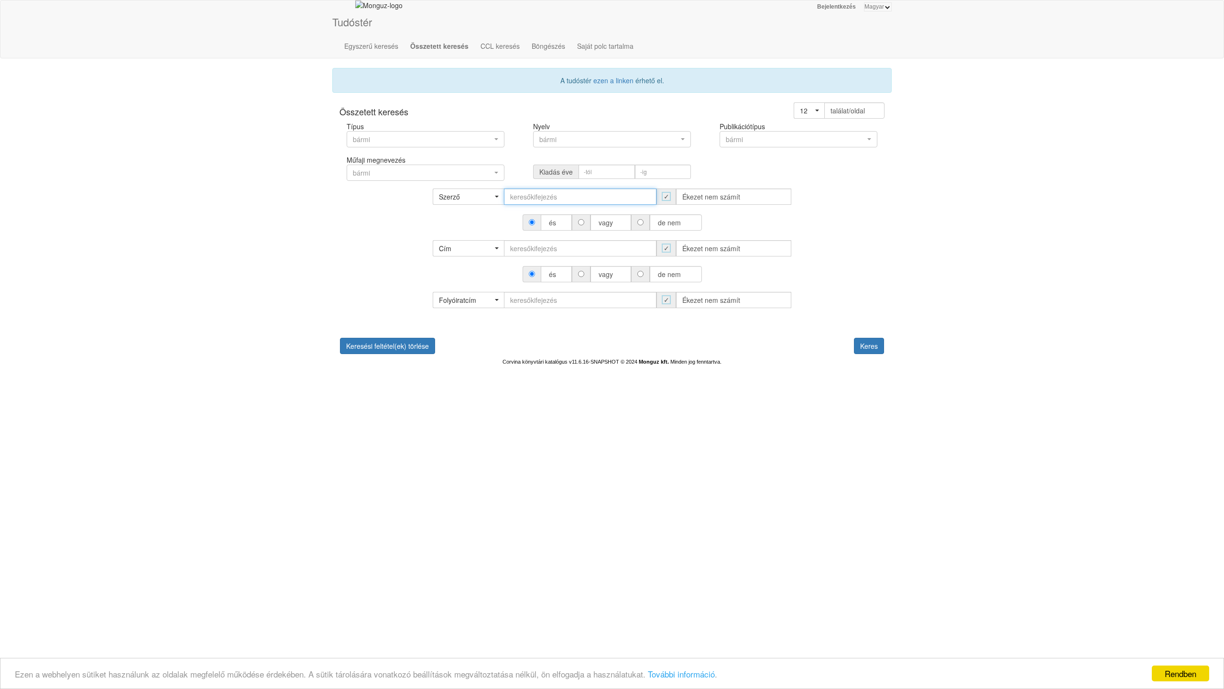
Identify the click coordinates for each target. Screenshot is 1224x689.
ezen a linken (613, 80)
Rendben (1180, 673)
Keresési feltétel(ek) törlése (387, 346)
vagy (606, 222)
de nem (669, 222)
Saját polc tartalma (605, 46)
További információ (681, 674)
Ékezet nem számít (711, 196)
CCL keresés (500, 46)
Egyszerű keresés (371, 46)
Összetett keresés (439, 46)
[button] (809, 110)
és (552, 222)
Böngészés (548, 46)
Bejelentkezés (836, 6)
